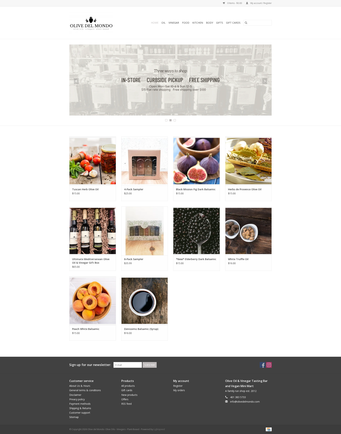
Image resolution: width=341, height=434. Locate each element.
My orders (179, 390)
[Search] (246, 23)
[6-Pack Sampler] (144, 230)
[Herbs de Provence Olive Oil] (248, 160)
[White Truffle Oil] (248, 230)
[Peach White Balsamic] (92, 300)
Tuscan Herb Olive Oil (85, 189)
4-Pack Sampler (133, 189)
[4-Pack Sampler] (144, 160)
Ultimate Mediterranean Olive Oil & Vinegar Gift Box (90, 260)
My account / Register (261, 3)
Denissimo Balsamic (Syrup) (141, 329)
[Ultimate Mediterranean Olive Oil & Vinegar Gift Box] (92, 230)
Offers (124, 399)
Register (178, 385)
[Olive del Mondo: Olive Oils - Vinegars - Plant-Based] (96, 23)
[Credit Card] (268, 429)
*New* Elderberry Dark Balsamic (196, 259)
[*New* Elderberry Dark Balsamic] (196, 230)
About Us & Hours (79, 385)
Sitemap (74, 417)
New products (129, 395)
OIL (163, 22)
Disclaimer (75, 395)
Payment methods (80, 403)
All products (128, 385)
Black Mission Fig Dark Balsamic (195, 189)
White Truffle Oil (238, 259)
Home (154, 22)
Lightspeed (159, 429)
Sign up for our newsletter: (90, 365)
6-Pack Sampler (133, 259)
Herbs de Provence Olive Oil (244, 189)
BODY (209, 22)
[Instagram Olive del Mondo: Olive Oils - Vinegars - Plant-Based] (269, 365)
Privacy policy (77, 399)
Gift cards (233, 22)
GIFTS (219, 22)
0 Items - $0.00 (234, 3)
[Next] (264, 81)
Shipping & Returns (80, 408)
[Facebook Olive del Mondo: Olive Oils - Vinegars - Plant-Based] (262, 365)
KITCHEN (197, 22)
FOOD (185, 22)
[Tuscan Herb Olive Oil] (92, 160)
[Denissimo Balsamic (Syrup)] (144, 300)
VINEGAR (174, 22)
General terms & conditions (85, 390)
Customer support (79, 412)
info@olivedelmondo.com (245, 401)
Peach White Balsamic (85, 329)
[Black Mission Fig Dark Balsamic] (196, 160)
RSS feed (126, 403)
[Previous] (76, 81)
